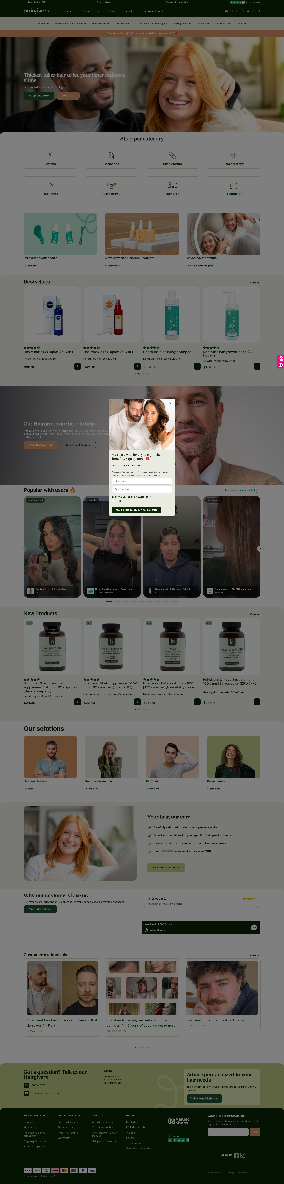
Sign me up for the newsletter (132, 497)
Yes (119, 501)
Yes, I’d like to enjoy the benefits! (136, 510)
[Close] (170, 403)
